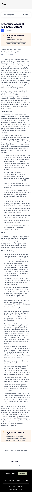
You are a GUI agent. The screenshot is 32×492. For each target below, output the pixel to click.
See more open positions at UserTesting (16, 450)
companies (11, 15)
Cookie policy (20, 465)
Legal (20, 489)
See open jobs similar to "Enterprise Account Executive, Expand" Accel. (16, 42)
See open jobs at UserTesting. (14, 39)
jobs (4, 15)
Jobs (18, 480)
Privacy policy (12, 465)
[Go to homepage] (4, 4)
